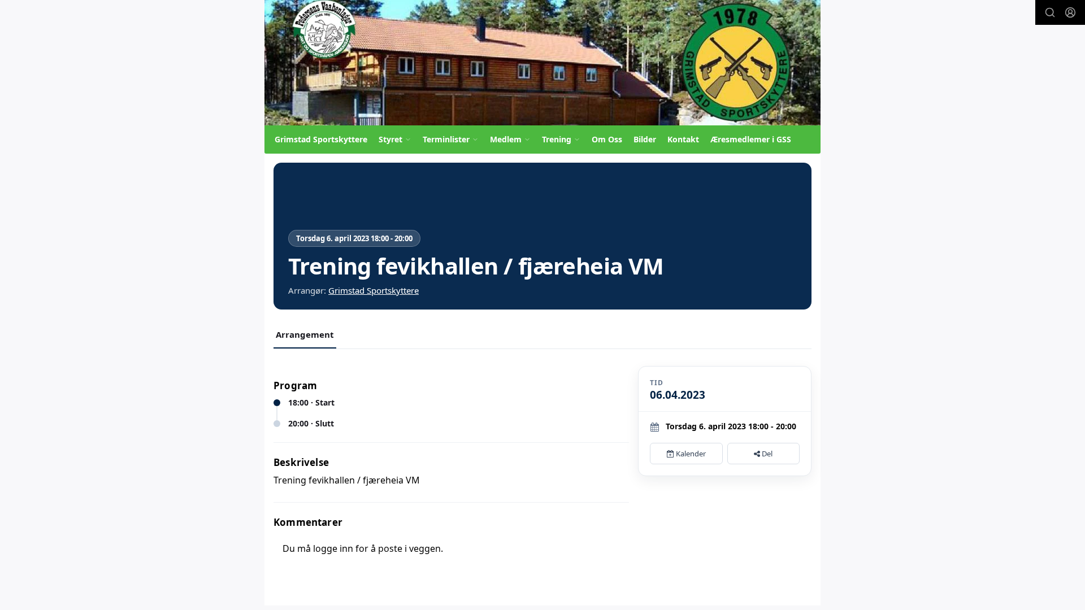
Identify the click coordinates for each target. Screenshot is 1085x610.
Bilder (644, 139)
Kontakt (683, 139)
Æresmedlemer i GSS (750, 139)
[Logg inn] (1070, 12)
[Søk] (1050, 12)
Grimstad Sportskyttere (321, 139)
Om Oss (607, 139)
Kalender (690, 453)
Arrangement (305, 334)
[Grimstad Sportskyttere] (542, 62)
